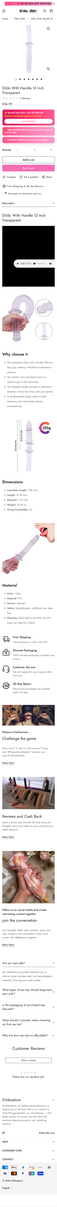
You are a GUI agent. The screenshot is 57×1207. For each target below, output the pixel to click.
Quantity (6, 150)
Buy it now (28, 168)
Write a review (28, 1060)
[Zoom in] (48, 68)
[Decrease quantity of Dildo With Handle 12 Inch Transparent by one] (17, 150)
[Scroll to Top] (51, 1191)
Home (5, 18)
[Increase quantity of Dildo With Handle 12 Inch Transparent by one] (51, 150)
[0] (51, 10)
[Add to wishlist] (48, 29)
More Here (8, 763)
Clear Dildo (19, 18)
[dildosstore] (28, 11)
